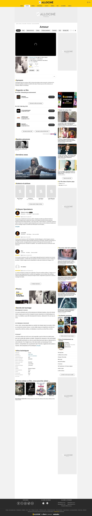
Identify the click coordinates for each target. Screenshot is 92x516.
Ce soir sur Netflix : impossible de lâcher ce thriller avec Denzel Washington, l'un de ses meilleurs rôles (66, 172)
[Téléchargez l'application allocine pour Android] (48, 503)
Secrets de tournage (23, 308)
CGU (27, 510)
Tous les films (24, 23)
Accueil (17, 23)
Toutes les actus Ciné (67, 178)
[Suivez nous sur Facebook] (18, 503)
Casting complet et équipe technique (35, 204)
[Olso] (17, 251)
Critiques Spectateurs (24, 209)
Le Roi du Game (61, 370)
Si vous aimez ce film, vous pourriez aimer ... (33, 381)
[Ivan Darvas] (41, 191)
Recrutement (19, 510)
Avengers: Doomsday (62, 357)
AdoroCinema (70, 504)
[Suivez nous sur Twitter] (22, 503)
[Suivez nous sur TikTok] (29, 503)
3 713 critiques (29, 214)
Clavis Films (30, 354)
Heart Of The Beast (61, 361)
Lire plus (17, 226)
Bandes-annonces (23, 139)
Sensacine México (65, 505)
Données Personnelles (51, 510)
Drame (46, 57)
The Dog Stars (60, 352)
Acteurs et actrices (23, 183)
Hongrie (29, 352)
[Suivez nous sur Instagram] (25, 503)
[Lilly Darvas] (30, 191)
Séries (33, 5)
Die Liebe (63, 185)
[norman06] (17, 233)
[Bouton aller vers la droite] (75, 30)
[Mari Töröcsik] (20, 191)
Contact (7, 510)
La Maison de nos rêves (62, 354)
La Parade (41, 395)
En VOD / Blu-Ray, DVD (21, 106)
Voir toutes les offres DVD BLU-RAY (42, 131)
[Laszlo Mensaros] (51, 191)
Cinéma (27, 5)
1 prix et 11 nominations (32, 355)
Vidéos (52, 5)
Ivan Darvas (45, 60)
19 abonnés (23, 252)
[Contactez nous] (32, 503)
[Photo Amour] (21, 297)
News (21, 5)
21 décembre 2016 (32, 57)
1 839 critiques (29, 234)
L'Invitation (67, 342)
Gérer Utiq (80, 510)
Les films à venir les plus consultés (67, 374)
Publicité (23, 510)
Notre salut (60, 359)
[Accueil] (46, 2)
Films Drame (29, 23)
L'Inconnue (60, 363)
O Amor (62, 183)
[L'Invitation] (61, 346)
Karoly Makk (32, 58)
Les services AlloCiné (73, 510)
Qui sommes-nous (12, 510)
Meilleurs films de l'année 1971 (33, 398)
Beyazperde (60, 504)
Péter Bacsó (40, 58)
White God (51, 395)
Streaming (39, 5)
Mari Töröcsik (33, 60)
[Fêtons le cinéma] (17, 213)
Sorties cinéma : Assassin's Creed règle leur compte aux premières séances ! (34, 175)
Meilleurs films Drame (44, 398)
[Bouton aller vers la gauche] (73, 30)
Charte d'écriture (66, 510)
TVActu (46, 5)
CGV (29, 510)
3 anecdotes (30, 365)
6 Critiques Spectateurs (35, 283)
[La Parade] (41, 389)
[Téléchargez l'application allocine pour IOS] (44, 503)
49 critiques (28, 252)
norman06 (23, 232)
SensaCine (70, 502)
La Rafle (20, 395)
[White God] (51, 389)
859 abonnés (23, 214)
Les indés (63, 5)
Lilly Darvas (39, 60)
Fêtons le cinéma (25, 212)
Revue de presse (59, 510)
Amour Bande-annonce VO (21, 148)
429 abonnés (23, 234)
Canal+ (70, 5)
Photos (18, 289)
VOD (57, 5)
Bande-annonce (68, 346)
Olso (22, 251)
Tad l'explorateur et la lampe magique (65, 366)
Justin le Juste (61, 368)
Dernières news (22, 155)
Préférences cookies (42, 510)
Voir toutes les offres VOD (27, 131)
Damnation (30, 395)
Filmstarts (60, 502)
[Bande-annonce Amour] (21, 65)
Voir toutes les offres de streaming (36, 103)
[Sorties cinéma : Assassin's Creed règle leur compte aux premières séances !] (35, 167)
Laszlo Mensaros (51, 198)
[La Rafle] (20, 389)
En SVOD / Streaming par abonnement (25, 92)
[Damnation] (30, 389)
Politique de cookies (34, 510)
